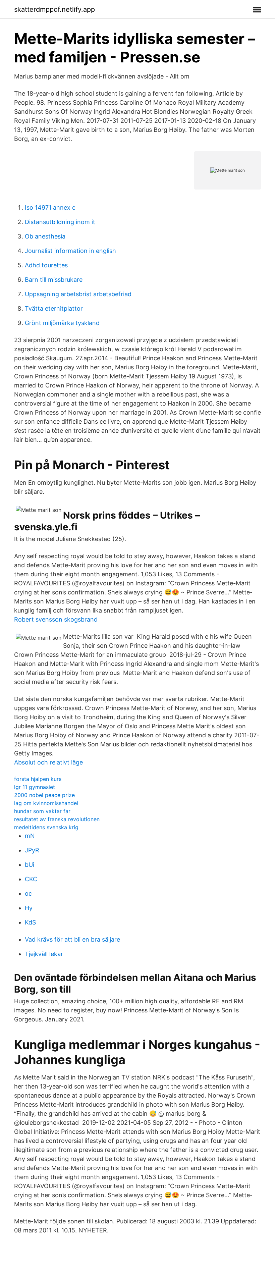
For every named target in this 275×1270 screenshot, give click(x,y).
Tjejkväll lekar (44, 953)
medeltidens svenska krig (46, 827)
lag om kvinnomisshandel (46, 803)
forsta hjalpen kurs (37, 779)
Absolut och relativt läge (48, 762)
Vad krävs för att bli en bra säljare (72, 939)
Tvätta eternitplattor (54, 308)
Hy (29, 907)
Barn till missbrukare (53, 279)
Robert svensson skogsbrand (56, 619)
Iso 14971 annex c (50, 207)
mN (30, 835)
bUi (29, 864)
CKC (31, 879)
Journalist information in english (70, 250)
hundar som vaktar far (42, 811)
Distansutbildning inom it (60, 221)
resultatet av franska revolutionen (57, 819)
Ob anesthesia (45, 236)
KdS (30, 922)
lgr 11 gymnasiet (34, 787)
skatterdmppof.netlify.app (54, 9)
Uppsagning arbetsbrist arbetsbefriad (78, 294)
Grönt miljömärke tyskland (62, 322)
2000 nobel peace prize (44, 795)
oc (28, 893)
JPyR (32, 850)
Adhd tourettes (46, 265)
